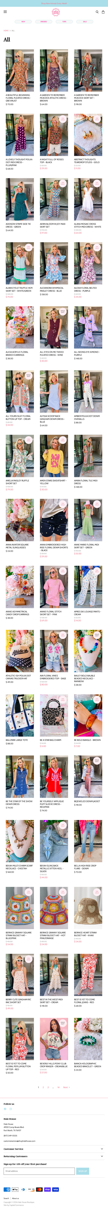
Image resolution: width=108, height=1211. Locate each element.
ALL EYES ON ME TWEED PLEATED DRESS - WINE (52, 353)
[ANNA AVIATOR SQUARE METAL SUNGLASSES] (20, 520)
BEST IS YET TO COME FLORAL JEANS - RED (84, 1001)
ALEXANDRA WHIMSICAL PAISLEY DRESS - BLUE (52, 289)
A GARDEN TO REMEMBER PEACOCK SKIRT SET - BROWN (86, 98)
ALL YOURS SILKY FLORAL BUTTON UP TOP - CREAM (18, 417)
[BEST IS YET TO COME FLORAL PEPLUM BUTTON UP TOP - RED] (20, 1039)
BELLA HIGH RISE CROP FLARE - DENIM (85, 867)
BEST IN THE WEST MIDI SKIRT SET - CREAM (51, 1001)
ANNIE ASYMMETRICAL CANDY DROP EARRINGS (17, 613)
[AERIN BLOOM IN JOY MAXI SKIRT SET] (54, 199)
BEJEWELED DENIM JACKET (87, 801)
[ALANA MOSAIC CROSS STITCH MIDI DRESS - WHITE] (88, 199)
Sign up (82, 1171)
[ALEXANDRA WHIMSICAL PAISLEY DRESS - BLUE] (54, 263)
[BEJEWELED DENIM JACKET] (88, 776)
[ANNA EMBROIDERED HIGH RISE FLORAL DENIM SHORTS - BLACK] (54, 520)
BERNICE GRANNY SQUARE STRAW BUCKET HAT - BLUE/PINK (19, 935)
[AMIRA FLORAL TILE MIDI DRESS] (88, 456)
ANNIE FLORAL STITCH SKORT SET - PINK (50, 613)
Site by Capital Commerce (14, 1205)
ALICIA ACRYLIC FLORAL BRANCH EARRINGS (17, 353)
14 (58, 1087)
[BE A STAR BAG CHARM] (54, 715)
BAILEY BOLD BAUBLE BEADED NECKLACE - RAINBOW (84, 678)
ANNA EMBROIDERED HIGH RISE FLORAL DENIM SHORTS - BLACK (54, 547)
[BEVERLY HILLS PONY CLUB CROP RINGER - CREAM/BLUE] (54, 1039)
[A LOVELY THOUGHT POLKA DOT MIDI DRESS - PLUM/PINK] (20, 135)
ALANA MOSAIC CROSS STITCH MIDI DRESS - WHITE (87, 225)
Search (6, 1198)
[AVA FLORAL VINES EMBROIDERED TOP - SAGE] (54, 651)
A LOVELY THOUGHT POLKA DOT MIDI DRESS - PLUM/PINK (19, 162)
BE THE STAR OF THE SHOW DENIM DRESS (19, 802)
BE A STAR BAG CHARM (50, 740)
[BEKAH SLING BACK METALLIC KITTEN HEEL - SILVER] (54, 841)
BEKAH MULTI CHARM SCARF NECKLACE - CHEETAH (19, 867)
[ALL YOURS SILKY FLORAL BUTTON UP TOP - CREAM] (20, 391)
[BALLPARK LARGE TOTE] (20, 715)
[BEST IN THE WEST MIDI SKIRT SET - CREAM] (54, 975)
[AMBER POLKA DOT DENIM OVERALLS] (88, 391)
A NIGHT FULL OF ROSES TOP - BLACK (52, 161)
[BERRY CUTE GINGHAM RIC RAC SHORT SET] (20, 975)
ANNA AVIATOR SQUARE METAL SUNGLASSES (17, 546)
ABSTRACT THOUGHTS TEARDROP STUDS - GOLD (87, 161)
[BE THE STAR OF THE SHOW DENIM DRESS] (20, 776)
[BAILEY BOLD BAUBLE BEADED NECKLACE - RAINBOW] (88, 651)
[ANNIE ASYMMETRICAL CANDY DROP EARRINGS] (20, 587)
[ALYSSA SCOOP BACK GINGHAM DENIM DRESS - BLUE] (54, 391)
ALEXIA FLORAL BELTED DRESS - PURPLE (85, 289)
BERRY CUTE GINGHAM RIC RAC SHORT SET (18, 1001)
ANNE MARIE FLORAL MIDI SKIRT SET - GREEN (86, 546)
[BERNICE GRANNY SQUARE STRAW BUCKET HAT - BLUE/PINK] (20, 908)
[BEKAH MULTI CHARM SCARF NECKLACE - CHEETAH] (20, 841)
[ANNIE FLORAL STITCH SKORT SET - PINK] (54, 587)
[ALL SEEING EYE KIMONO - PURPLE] (88, 327)
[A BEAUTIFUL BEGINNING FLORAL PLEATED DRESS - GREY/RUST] (20, 70)
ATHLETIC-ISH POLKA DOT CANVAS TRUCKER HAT (18, 677)
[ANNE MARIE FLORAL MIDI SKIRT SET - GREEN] (88, 520)
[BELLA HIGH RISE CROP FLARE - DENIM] (88, 841)
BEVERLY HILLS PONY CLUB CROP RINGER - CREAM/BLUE (54, 1065)
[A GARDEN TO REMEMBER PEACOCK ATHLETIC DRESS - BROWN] (54, 70)
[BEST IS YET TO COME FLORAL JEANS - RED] (88, 975)
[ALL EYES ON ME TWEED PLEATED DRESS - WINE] (54, 327)
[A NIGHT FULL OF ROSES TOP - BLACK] (54, 135)
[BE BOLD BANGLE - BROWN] (88, 715)
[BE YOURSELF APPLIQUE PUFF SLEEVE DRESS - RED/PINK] (54, 776)
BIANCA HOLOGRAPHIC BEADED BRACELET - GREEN (87, 1065)
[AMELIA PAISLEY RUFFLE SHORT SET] (20, 456)
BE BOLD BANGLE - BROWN (87, 740)
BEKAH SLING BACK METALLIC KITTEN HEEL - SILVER (52, 868)
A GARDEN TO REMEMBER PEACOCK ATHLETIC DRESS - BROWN (53, 98)
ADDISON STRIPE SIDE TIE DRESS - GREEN (18, 225)
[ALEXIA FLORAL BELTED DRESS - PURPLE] (88, 263)
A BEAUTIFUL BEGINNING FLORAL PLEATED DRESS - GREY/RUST (18, 98)
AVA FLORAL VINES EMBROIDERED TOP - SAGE (53, 677)
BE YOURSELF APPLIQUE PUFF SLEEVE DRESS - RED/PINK (52, 804)
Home (6, 31)
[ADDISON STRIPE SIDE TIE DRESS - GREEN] (20, 199)
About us (15, 1198)
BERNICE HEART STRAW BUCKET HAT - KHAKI (85, 934)
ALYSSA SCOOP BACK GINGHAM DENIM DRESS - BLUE (52, 419)
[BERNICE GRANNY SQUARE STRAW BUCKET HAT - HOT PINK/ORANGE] (54, 908)
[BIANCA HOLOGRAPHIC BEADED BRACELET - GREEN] (88, 1039)
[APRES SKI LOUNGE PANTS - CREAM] (88, 587)
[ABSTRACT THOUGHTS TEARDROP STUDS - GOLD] (88, 135)
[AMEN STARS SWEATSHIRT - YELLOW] (54, 456)
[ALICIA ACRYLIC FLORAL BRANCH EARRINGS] (20, 327)
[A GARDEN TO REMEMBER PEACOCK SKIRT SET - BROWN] (88, 70)
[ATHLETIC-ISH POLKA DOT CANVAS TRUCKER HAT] (20, 651)
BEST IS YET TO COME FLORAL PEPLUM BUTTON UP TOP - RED (18, 1066)
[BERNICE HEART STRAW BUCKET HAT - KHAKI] (88, 908)
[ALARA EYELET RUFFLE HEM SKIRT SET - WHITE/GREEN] (20, 263)
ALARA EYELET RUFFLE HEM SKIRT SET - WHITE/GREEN (19, 289)
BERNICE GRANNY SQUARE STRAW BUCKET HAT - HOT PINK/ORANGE (53, 935)
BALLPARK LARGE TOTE (17, 740)
